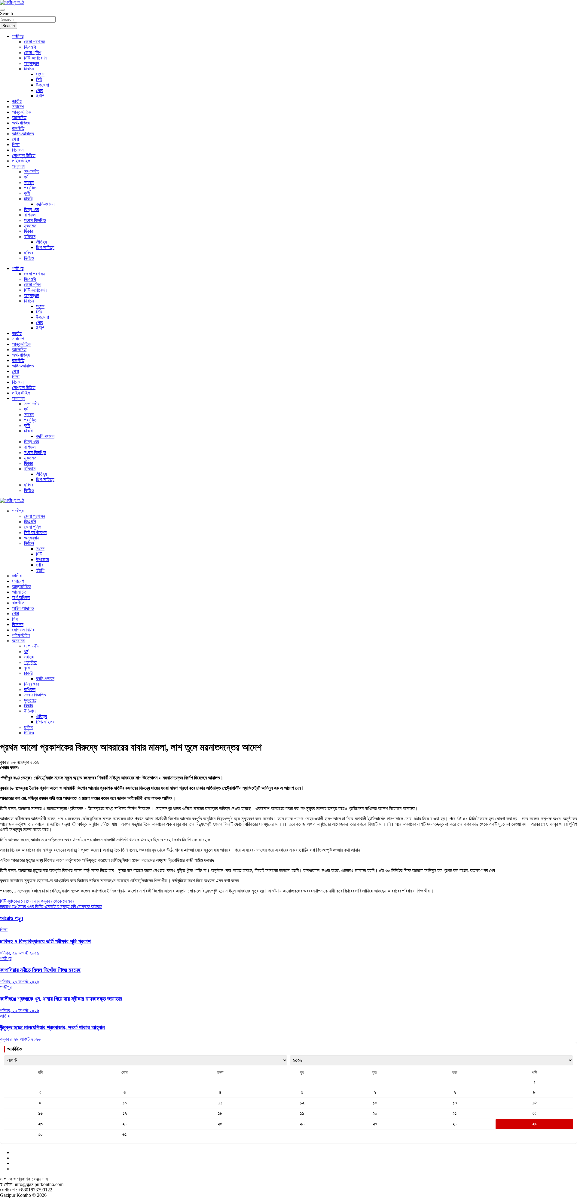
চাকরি (28, 198)
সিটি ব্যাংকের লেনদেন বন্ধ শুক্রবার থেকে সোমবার (37, 901)
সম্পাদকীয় (31, 171)
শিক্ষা (16, 144)
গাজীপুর (17, 36)
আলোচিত (19, 117)
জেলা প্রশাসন (34, 41)
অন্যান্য (18, 166)
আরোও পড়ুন (11, 918)
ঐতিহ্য (41, 241)
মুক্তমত (30, 225)
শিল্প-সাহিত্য (45, 247)
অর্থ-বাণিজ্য (21, 122)
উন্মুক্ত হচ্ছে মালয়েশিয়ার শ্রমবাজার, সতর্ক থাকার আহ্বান (52, 1027)
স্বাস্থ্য (29, 182)
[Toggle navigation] (2, 10)
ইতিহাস (29, 236)
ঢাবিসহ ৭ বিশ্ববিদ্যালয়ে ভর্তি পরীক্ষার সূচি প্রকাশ (45, 941)
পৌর (39, 90)
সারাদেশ (18, 106)
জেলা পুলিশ (32, 52)
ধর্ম (26, 177)
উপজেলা (42, 85)
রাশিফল (29, 214)
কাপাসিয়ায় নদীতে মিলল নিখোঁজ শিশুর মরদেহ (40, 970)
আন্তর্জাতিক (21, 112)
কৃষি (27, 193)
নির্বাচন (29, 68)
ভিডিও (29, 258)
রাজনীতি (18, 128)
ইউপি (40, 95)
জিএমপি (30, 47)
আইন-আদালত (23, 133)
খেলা (15, 139)
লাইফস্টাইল (21, 160)
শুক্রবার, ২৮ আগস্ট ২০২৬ (20, 1039)
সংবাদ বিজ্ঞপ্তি (35, 220)
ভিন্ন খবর (31, 209)
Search (6, 13)
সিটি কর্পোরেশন (35, 57)
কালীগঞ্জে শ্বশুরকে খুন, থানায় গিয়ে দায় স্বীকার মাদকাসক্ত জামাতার (61, 999)
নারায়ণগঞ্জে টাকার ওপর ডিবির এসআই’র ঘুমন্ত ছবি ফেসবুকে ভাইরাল (51, 906)
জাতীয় (17, 101)
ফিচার (28, 231)
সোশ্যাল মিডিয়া (23, 155)
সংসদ (40, 74)
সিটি (39, 79)
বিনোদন (17, 149)
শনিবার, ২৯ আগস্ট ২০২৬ (19, 953)
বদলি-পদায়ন (45, 204)
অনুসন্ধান (31, 63)
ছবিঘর (28, 252)
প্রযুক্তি (30, 187)
